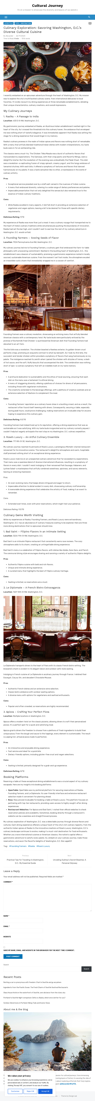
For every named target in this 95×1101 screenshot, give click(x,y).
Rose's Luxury (44, 846)
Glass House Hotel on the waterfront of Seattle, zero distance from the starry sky (34, 993)
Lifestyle (8, 23)
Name (6, 916)
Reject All (30, 1091)
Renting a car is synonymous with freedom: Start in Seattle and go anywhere (32, 982)
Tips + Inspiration (23, 23)
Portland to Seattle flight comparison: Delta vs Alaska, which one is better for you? (34, 998)
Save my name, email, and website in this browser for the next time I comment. (38, 950)
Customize (15, 1091)
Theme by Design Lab (69, 1096)
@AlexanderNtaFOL (68, 1084)
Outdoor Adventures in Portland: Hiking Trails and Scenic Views (26, 1003)
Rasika (32, 846)
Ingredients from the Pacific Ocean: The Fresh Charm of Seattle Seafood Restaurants (35, 987)
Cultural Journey (47, 5)
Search (6, 965)
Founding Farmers (18, 846)
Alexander (9, 36)
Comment (8, 882)
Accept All (45, 1091)
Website (7, 937)
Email (6, 926)
